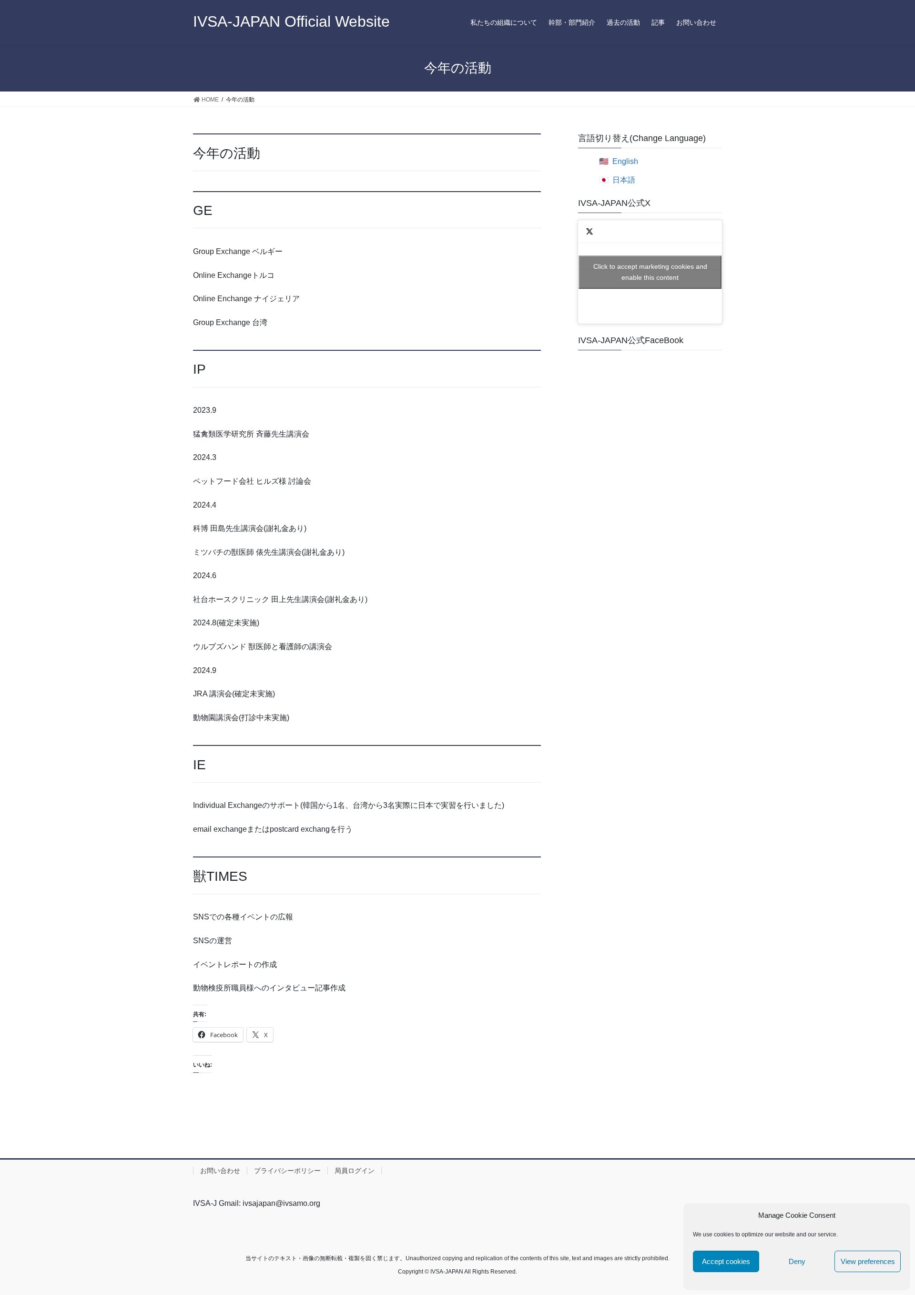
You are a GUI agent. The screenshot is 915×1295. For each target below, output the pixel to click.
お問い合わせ (220, 1170)
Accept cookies (726, 1261)
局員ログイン (355, 1170)
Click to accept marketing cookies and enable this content (650, 272)
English (625, 161)
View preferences (868, 1261)
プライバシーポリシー (287, 1170)
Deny (797, 1261)
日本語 (623, 180)
